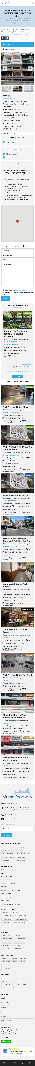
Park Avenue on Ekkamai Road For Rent (15, 759)
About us (3, 1007)
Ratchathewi (7, 945)
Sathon (18, 945)
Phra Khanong (18, 922)
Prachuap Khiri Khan (8, 965)
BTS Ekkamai (19, 847)
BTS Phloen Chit (8, 853)
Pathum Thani (6, 961)
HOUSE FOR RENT (6, 900)
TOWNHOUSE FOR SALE (8, 883)
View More (17, 376)
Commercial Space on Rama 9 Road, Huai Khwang (15, 334)
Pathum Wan (7, 942)
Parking (24, 984)
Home (3, 998)
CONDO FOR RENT (6, 894)
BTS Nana (6, 850)
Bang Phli (6, 935)
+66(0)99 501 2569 (10, 814)
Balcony (5, 981)
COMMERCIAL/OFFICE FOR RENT (10, 904)
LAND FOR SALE (6, 887)
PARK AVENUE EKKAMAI (16, 495)
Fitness (19, 981)
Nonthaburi (23, 958)
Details (26, 366)
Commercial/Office (21, 101)
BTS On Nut (16, 850)
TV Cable (17, 988)
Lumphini (6, 922)
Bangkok (17, 120)
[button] (30, 68)
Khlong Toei (7, 919)
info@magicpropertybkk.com (12, 819)
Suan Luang (23, 925)
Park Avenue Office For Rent (17, 675)
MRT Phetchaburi (8, 860)
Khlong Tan (7, 915)
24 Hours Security (7, 978)
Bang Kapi (6, 912)
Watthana (18, 948)
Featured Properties (6, 1020)
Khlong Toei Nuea (21, 919)
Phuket (23, 961)
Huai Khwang (7, 938)
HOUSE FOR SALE (6, 880)
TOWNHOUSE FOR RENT (8, 897)
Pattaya (15, 961)
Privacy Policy (5, 1003)
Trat (15, 968)
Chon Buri (14, 958)
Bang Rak (16, 935)
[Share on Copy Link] (3, 38)
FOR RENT (4, 873)
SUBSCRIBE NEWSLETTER (8, 824)
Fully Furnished (7, 984)
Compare (16, 366)
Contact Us (4, 1016)
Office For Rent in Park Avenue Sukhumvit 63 (14, 716)
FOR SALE (4, 869)
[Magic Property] (5, 3)
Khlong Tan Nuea (21, 915)
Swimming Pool (7, 988)
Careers (3, 1012)
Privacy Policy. (20, 290)
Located (9, 195)
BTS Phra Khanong (23, 853)
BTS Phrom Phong (9, 857)
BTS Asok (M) (7, 847)
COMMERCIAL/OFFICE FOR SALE (10, 890)
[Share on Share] (7, 38)
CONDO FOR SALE (6, 876)
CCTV (12, 981)
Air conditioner (20, 978)
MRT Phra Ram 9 (22, 860)
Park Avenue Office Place (15, 407)
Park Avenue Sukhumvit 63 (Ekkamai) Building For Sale (17, 539)
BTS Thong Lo (23, 857)
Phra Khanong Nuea (9, 925)
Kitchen (17, 984)
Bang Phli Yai (17, 912)
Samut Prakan (21, 965)
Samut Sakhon (6, 968)
